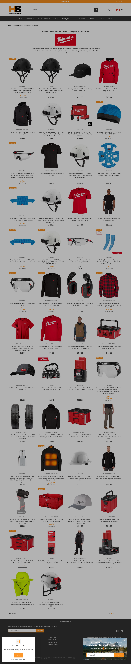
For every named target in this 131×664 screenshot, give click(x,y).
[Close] (125, 640)
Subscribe (119, 655)
